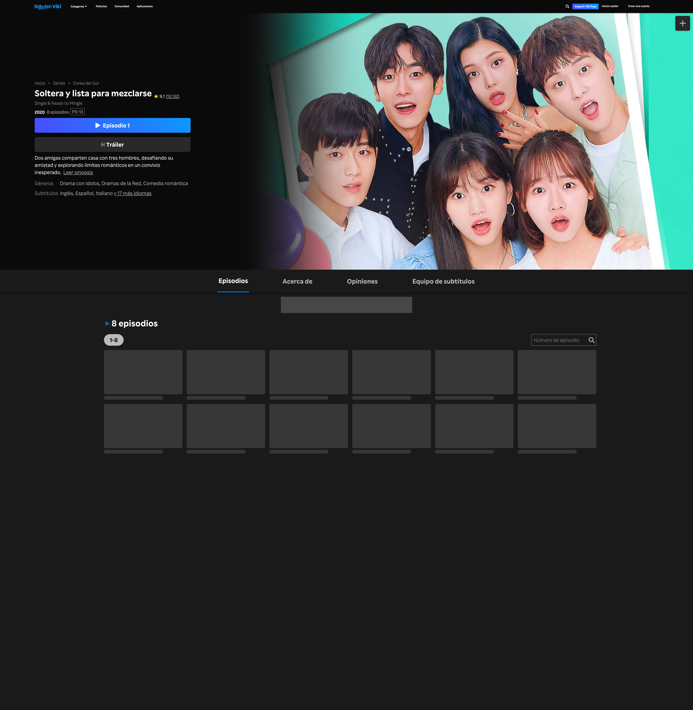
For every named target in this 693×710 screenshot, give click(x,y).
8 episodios (58, 112)
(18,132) (172, 96)
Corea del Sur (86, 83)
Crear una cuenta (639, 6)
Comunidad (122, 6)
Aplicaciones (145, 6)
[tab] (233, 281)
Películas (101, 6)
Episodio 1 (116, 125)
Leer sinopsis (78, 172)
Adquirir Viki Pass (585, 6)
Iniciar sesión (610, 6)
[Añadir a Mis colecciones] (682, 23)
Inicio (40, 83)
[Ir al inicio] (48, 6)
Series (59, 83)
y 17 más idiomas (133, 193)
